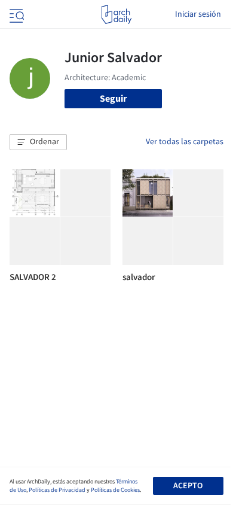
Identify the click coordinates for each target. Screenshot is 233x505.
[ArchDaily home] (116, 14)
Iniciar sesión (198, 14)
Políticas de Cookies (115, 490)
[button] (38, 142)
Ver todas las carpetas (184, 142)
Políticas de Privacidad (57, 490)
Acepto (188, 486)
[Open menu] (15, 14)
